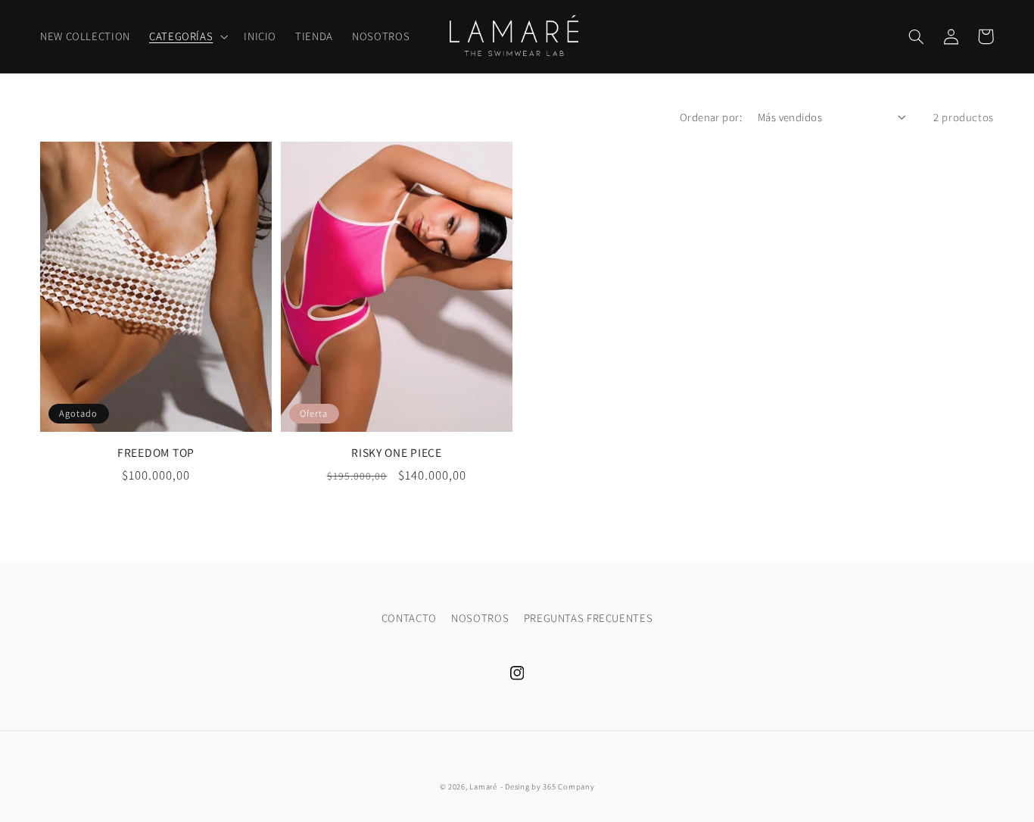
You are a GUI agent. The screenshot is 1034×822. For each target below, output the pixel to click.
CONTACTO (409, 618)
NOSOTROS (480, 618)
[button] (186, 36)
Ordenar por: (711, 117)
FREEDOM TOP (156, 452)
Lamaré (483, 786)
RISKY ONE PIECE (396, 452)
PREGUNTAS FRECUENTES (588, 618)
